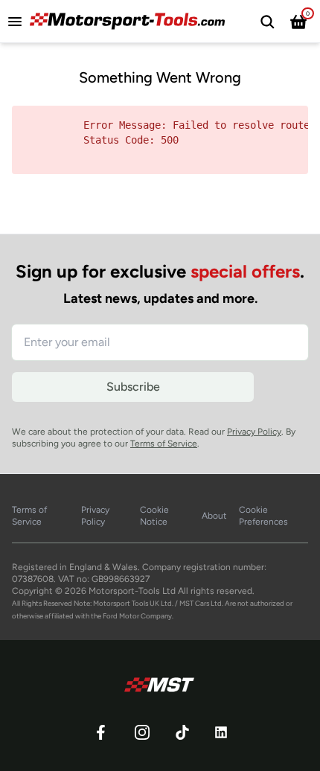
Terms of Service (163, 443)
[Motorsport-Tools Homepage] (130, 21)
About (214, 516)
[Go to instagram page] (142, 732)
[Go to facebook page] (100, 732)
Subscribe (133, 387)
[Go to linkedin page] (221, 732)
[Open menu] (18, 21)
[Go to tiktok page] (182, 732)
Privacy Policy (254, 431)
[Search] (267, 21)
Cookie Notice (154, 516)
